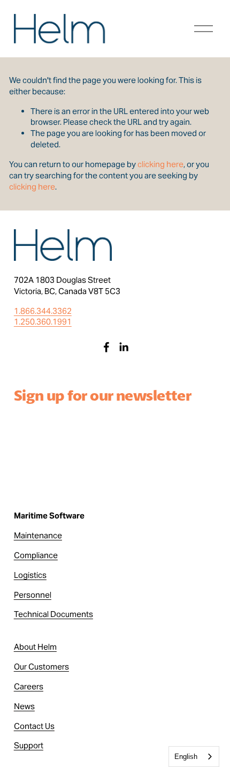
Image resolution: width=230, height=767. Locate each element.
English (185, 757)
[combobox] (193, 756)
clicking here (160, 164)
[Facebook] (106, 347)
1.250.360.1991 (43, 322)
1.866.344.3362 (43, 311)
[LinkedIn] (123, 347)
